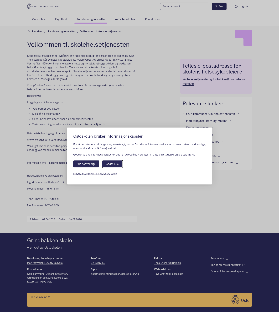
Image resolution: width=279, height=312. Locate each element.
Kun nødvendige (86, 164)
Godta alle (112, 164)
